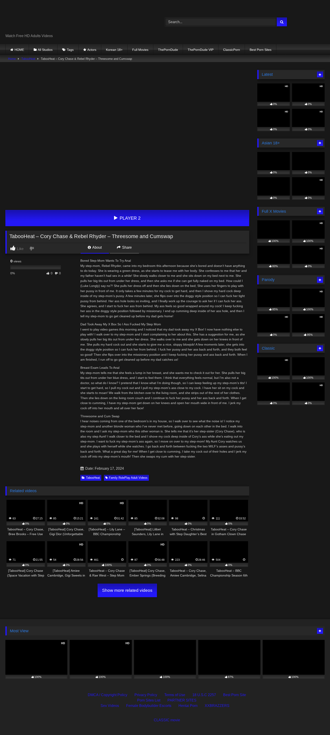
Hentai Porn (188, 706)
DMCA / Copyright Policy (107, 695)
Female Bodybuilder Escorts (148, 706)
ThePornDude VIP (200, 49)
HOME (19, 49)
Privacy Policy (145, 695)
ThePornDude (168, 49)
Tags (70, 49)
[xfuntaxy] (46, 18)
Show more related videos (127, 590)
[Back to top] (316, 721)
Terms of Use (174, 695)
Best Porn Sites (260, 49)
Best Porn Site (234, 695)
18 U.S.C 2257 (204, 695)
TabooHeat (28, 58)
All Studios (45, 49)
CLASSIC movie (167, 720)
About (97, 247)
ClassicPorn (231, 49)
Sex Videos (110, 706)
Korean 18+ (114, 49)
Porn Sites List (148, 700)
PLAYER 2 (129, 218)
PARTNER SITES (181, 700)
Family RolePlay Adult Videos (128, 477)
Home (12, 58)
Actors (91, 49)
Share (126, 247)
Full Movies (140, 49)
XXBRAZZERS (217, 706)
